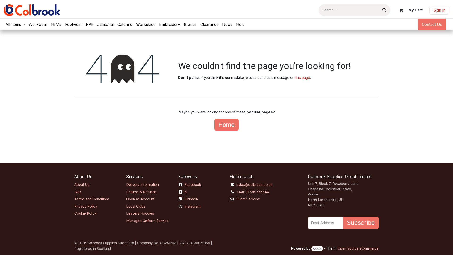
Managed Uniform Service (147, 220)
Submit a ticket (248, 199)
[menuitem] (15, 24)
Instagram (193, 206)
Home (226, 124)
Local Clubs (135, 206)
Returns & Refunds (141, 192)
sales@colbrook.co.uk (254, 184)
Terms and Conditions (92, 199)
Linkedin (191, 199)
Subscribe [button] (361, 222)
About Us (81, 184)
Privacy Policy (85, 206)
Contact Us (432, 24)
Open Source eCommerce (358, 248)
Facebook (193, 184)
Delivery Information (142, 184)
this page (302, 77)
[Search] (384, 10)
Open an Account (140, 199)
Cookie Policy (85, 213)
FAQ (77, 192)
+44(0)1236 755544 (252, 192)
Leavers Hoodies (140, 213)
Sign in (439, 10)
